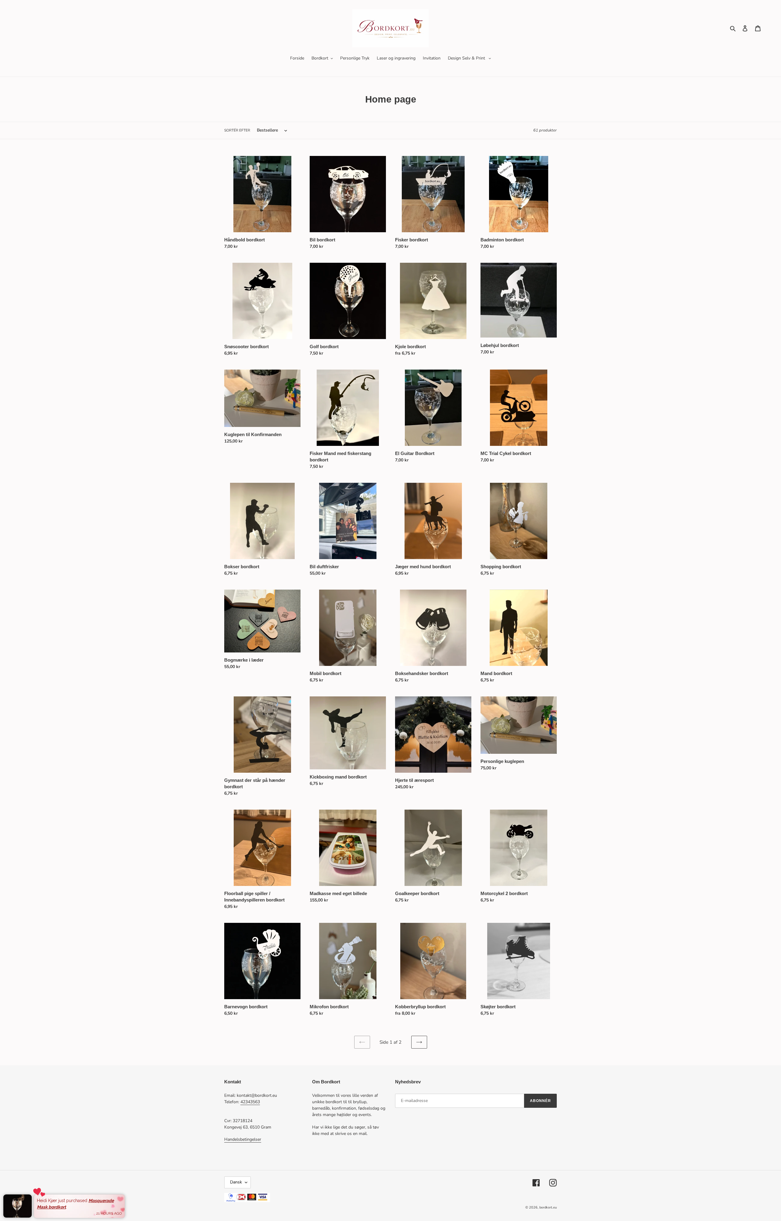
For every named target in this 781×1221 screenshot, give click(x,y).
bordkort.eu (548, 1207)
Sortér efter (237, 130)
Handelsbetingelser (242, 1139)
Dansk (236, 1182)
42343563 (250, 1102)
